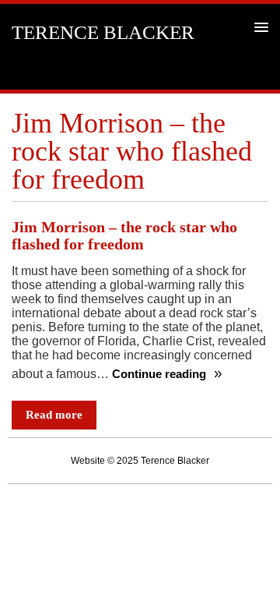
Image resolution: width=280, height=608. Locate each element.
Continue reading (160, 374)
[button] (258, 27)
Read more (54, 414)
